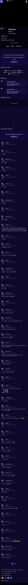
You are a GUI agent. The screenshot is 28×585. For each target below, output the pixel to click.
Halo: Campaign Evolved (6, 573)
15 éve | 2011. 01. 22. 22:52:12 (10, 482)
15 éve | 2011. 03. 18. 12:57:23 (10, 457)
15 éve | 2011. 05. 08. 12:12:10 (10, 407)
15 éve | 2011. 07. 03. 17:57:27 (10, 319)
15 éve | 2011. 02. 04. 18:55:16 (10, 465)
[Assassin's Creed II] (8, 72)
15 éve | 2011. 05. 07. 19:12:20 (10, 416)
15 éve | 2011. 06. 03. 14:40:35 (10, 370)
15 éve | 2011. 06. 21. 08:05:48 (10, 353)
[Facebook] (11, 578)
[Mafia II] (21, 70)
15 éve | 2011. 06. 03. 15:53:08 (10, 362)
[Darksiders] (21, 72)
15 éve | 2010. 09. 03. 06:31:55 (10, 531)
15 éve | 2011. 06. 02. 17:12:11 (10, 378)
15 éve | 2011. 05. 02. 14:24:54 (10, 424)
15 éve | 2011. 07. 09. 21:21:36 (10, 278)
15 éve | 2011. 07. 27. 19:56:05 (10, 226)
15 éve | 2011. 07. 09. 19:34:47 (10, 286)
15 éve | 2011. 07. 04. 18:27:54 (10, 311)
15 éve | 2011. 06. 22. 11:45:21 (10, 327)
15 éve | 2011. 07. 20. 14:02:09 (10, 253)
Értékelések (19, 46)
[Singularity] (15, 72)
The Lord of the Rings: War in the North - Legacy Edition (12, 569)
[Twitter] (8, 578)
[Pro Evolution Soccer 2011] (14, 73)
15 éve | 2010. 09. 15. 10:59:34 (10, 506)
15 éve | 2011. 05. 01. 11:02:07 (10, 441)
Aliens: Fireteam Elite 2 (6, 575)
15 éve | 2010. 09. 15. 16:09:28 (10, 490)
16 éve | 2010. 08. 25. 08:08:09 (10, 547)
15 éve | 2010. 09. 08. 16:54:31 (10, 523)
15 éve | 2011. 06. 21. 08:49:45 (10, 335)
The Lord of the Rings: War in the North (9, 571)
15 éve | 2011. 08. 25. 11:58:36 (10, 160)
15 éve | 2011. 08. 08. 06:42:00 (10, 185)
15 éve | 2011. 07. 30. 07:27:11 (10, 193)
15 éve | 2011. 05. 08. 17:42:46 (10, 399)
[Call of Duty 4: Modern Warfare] (11, 70)
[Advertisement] (14, 15)
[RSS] (2, 578)
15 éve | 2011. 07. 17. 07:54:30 (10, 270)
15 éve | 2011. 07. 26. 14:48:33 (10, 245)
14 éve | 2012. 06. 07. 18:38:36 (10, 144)
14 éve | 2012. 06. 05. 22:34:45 (10, 152)
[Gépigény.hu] (13, 1)
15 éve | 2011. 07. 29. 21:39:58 (10, 201)
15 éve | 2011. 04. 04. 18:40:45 (10, 449)
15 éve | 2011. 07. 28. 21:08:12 (10, 218)
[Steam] (5, 578)
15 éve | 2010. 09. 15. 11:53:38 (10, 498)
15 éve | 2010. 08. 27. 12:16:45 (10, 539)
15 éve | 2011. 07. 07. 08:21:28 (10, 294)
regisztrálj (15, 57)
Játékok (12, 46)
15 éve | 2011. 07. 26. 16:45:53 (10, 237)
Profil (7, 46)
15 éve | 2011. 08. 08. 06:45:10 (10, 177)
